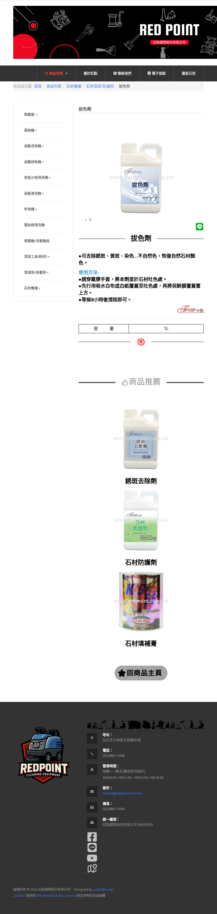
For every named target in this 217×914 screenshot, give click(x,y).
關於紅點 (90, 73)
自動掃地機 (32, 162)
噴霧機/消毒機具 (36, 241)
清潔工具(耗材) (35, 256)
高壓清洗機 (32, 193)
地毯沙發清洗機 (36, 177)
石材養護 (73, 86)
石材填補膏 (141, 643)
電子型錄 (159, 73)
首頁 (38, 86)
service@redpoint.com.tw (122, 793)
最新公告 (189, 73)
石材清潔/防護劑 (100, 86)
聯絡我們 (125, 73)
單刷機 (29, 130)
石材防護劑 (141, 562)
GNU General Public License (56, 896)
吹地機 (29, 209)
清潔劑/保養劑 (35, 272)
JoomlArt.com (103, 889)
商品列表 (56, 73)
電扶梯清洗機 (34, 225)
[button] (146, 219)
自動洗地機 (32, 146)
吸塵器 (29, 114)
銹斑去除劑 (141, 481)
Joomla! (19, 896)
